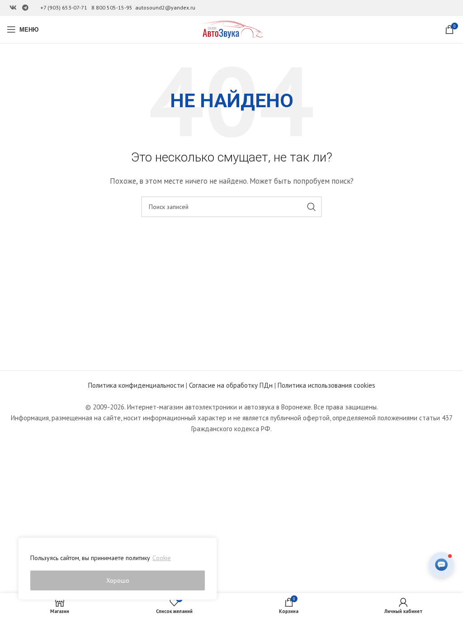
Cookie (161, 558)
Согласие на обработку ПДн (231, 385)
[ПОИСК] (311, 206)
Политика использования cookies (326, 385)
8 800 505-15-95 (111, 7)
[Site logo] (231, 28)
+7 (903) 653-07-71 (63, 7)
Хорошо (117, 580)
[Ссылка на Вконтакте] (13, 8)
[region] (117, 568)
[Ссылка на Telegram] (25, 8)
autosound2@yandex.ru (165, 7)
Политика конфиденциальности (136, 385)
